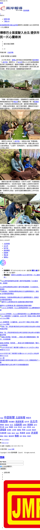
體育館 (24, 436)
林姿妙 (24, 427)
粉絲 (23, 430)
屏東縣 (30, 425)
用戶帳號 (3, 462)
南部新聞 (19, 421)
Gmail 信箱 (11, 449)
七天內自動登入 (7, 466)
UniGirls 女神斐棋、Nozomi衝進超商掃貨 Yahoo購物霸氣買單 (20, 314)
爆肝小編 (35, 270)
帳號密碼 (3, 464)
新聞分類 (7, 19)
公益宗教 (15, 25)
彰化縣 (2, 427)
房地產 (6, 427)
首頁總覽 (3, 25)
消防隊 (33, 427)
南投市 (28, 418)
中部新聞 (9, 417)
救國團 (11, 427)
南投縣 (4, 421)
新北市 (20, 427)
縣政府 (34, 430)
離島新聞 (11, 436)
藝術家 (13, 433)
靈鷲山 (14, 60)
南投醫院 (12, 422)
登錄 (1, 3)
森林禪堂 (36, 60)
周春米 (2, 425)
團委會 (7, 425)
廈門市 (35, 425)
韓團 (17, 436)
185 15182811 (5, 439)
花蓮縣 (9, 433)
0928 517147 (5, 443)
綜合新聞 (28, 430)
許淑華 (34, 432)
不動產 (1, 418)
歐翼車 (36, 102)
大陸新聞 (18, 425)
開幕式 (6, 436)
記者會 (28, 433)
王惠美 (14, 430)
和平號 (5, 62)
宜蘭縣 (25, 425)
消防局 (29, 427)
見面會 (22, 433)
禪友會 (15, 102)
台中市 (26, 422)
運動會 (1, 436)
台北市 (20, 62)
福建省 (19, 430)
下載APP (6, 21)
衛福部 (17, 433)
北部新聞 (7, 244)
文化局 (15, 427)
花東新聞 (3, 433)
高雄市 (29, 436)
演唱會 (3, 429)
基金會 (11, 425)
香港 (21, 436)
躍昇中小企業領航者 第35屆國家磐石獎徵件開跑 (16, 305)
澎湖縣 (9, 430)
